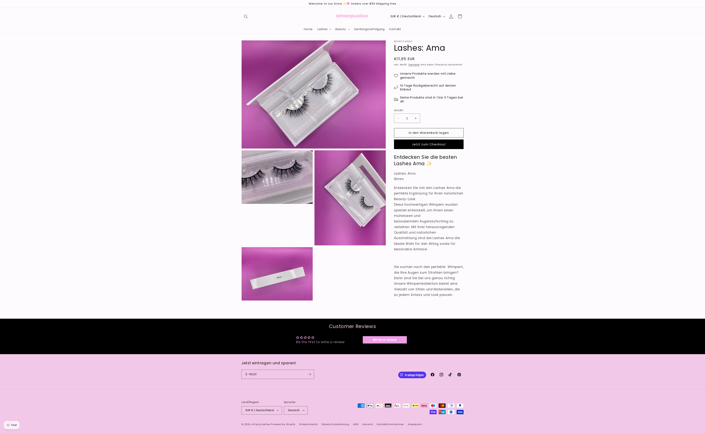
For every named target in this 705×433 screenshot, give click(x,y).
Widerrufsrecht (308, 424)
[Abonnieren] (309, 374)
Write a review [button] (385, 340)
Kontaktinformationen (390, 424)
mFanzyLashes (261, 424)
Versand (414, 64)
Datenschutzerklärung (335, 424)
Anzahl (398, 110)
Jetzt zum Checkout (429, 144)
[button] (245, 16)
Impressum (415, 424)
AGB (355, 424)
